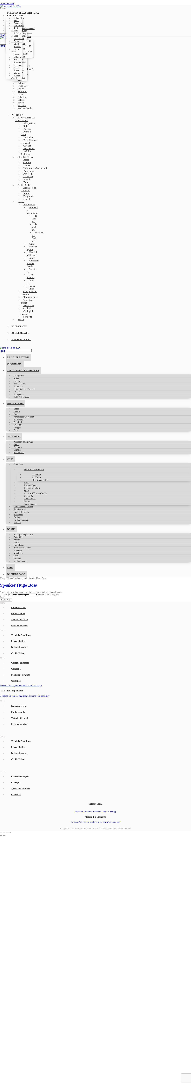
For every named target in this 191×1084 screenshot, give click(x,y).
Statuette (27, 316)
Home (2, 578)
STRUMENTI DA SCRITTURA (25, 119)
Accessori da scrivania (28, 189)
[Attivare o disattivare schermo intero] (4, 832)
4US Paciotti (14, 29)
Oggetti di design (27, 301)
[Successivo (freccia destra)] (4, 835)
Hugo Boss (15, 50)
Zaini (16, 430)
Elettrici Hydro (32, 248)
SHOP (21, 319)
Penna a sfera (26, 133)
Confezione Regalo (20, 663)
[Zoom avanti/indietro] (1, 832)
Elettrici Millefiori (32, 253)
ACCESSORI (14, 436)
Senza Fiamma (31, 287)
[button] (57, 8)
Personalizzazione (19, 625)
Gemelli (27, 199)
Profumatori (19, 464)
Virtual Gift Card (19, 619)
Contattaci (16, 681)
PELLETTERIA (15, 403)
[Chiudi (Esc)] (9, 832)
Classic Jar (31, 270)
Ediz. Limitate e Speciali (29, 141)
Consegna (16, 669)
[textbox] (48, 594)
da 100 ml (27, 42)
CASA (21, 201)
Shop (9, 578)
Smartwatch (19, 452)
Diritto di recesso (19, 647)
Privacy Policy (18, 641)
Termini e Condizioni (21, 635)
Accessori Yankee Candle (33, 263)
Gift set (30, 281)
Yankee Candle (15, 76)
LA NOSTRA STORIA (18, 357)
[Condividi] (7, 832)
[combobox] (48, 594)
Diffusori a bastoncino (32, 210)
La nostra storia (18, 607)
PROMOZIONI (19, 326)
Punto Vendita (18, 613)
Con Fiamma (30, 276)
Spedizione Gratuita (20, 675)
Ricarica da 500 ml (27, 54)
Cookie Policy (6, 600)
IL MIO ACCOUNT (21, 339)
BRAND (11, 529)
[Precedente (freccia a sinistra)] (1, 835)
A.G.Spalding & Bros (18, 34)
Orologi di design (27, 312)
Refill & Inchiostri (26, 152)
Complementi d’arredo (29, 293)
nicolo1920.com (7, 3)
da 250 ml (27, 47)
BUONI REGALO (20, 333)
